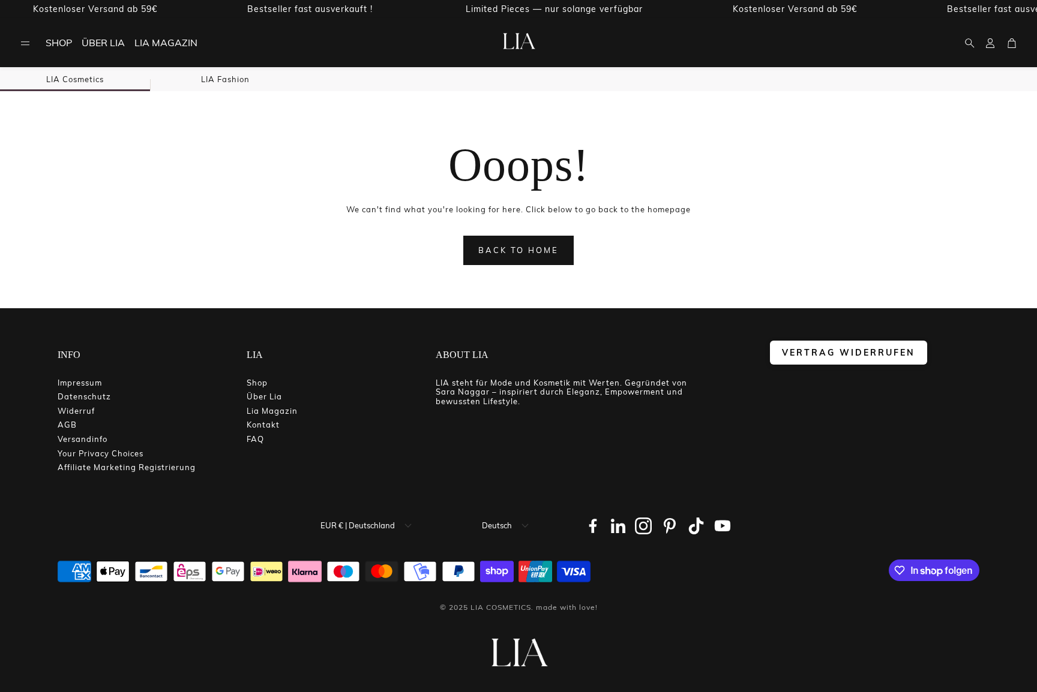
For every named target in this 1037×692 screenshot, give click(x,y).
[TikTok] (696, 526)
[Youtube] (722, 526)
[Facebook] (593, 526)
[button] (25, 43)
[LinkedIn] (618, 526)
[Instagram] (643, 526)
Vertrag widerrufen (848, 352)
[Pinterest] (669, 526)
